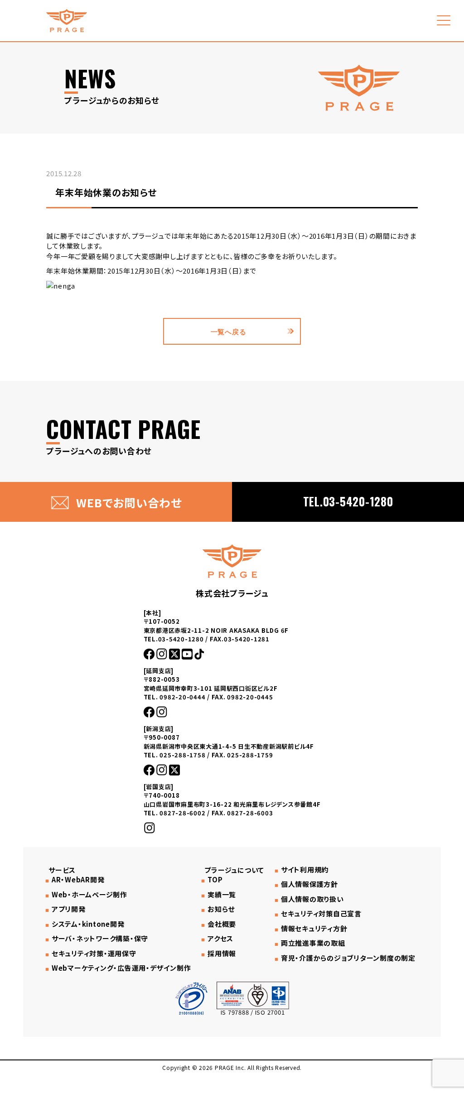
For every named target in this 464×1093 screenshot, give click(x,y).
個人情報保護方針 (309, 884)
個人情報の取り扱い (312, 899)
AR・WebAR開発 (78, 879)
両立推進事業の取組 (313, 943)
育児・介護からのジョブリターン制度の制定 (348, 958)
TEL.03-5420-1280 (348, 501)
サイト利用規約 (305, 869)
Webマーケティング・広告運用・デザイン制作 (121, 968)
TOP (215, 879)
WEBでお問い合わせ (129, 502)
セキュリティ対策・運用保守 (94, 953)
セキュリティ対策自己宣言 (321, 913)
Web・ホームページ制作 (89, 894)
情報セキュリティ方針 (314, 928)
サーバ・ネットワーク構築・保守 (100, 938)
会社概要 (222, 924)
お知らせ (221, 909)
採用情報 (222, 953)
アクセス (220, 938)
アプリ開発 (69, 909)
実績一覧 (222, 894)
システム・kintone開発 (88, 924)
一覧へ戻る (228, 331)
